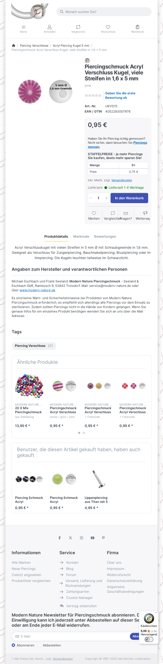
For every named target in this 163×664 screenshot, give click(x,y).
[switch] (149, 639)
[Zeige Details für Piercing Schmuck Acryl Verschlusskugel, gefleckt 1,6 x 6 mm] (29, 479)
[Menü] (156, 613)
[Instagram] (81, 538)
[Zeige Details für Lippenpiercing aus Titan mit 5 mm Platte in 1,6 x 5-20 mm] (99, 479)
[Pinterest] (103, 538)
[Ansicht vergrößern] (45, 91)
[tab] (56, 236)
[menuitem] (34, 346)
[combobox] (104, 11)
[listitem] (45, 91)
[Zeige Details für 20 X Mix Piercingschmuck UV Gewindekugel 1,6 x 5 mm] (29, 386)
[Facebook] (59, 538)
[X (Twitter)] (70, 538)
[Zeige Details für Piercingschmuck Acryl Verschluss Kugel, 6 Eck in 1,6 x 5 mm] (99, 386)
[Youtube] (92, 538)
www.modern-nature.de (37, 290)
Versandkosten (121, 180)
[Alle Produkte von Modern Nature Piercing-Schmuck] (87, 60)
